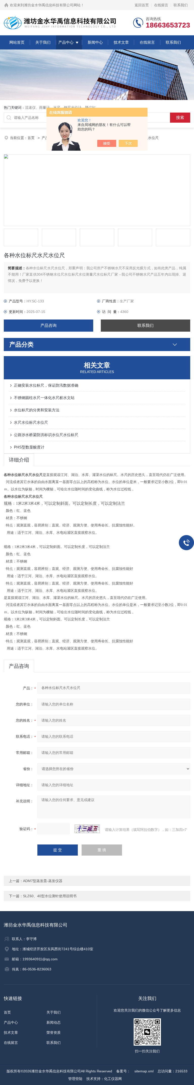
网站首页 (17, 42)
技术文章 (121, 42)
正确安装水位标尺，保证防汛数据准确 (46, 385)
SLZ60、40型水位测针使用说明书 (50, 896)
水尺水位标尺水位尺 (31, 422)
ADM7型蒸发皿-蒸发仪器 (42, 881)
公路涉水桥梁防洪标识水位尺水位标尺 (46, 435)
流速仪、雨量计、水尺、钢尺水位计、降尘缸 (60, 107)
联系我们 (181, 5)
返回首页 (142, 5)
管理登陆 (75, 1079)
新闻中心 (95, 42)
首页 (32, 138)
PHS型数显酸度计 (29, 447)
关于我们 (43, 42)
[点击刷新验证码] (87, 829)
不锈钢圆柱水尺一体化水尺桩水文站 (44, 397)
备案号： (123, 1071)
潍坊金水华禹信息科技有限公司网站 (52, 5)
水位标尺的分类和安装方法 (36, 410)
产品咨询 (48, 325)
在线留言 (161, 5)
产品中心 (66, 42)
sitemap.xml (144, 1071)
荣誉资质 (53, 1032)
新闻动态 (53, 1022)
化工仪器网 (113, 1079)
